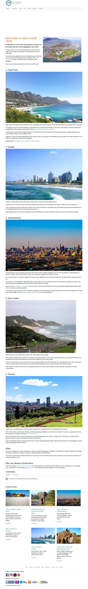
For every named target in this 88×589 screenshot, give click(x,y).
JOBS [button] (20, 8)
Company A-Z (47, 567)
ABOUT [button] (40, 8)
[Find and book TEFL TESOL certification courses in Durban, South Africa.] (43, 536)
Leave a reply (15, 474)
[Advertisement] (44, 25)
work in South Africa (31, 433)
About (26, 567)
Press (57, 567)
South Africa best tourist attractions (44, 129)
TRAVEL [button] (8, 8)
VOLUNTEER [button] (14, 8)
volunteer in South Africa (22, 286)
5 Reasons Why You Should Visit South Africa (38, 511)
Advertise (53, 567)
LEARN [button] (29, 8)
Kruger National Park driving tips (31, 292)
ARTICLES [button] (35, 8)
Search (42, 567)
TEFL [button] (25, 8)
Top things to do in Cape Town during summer (26, 141)
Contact (61, 567)
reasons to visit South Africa (24, 466)
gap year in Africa (30, 467)
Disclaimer (31, 567)
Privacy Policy (37, 567)
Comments (8, 474)
